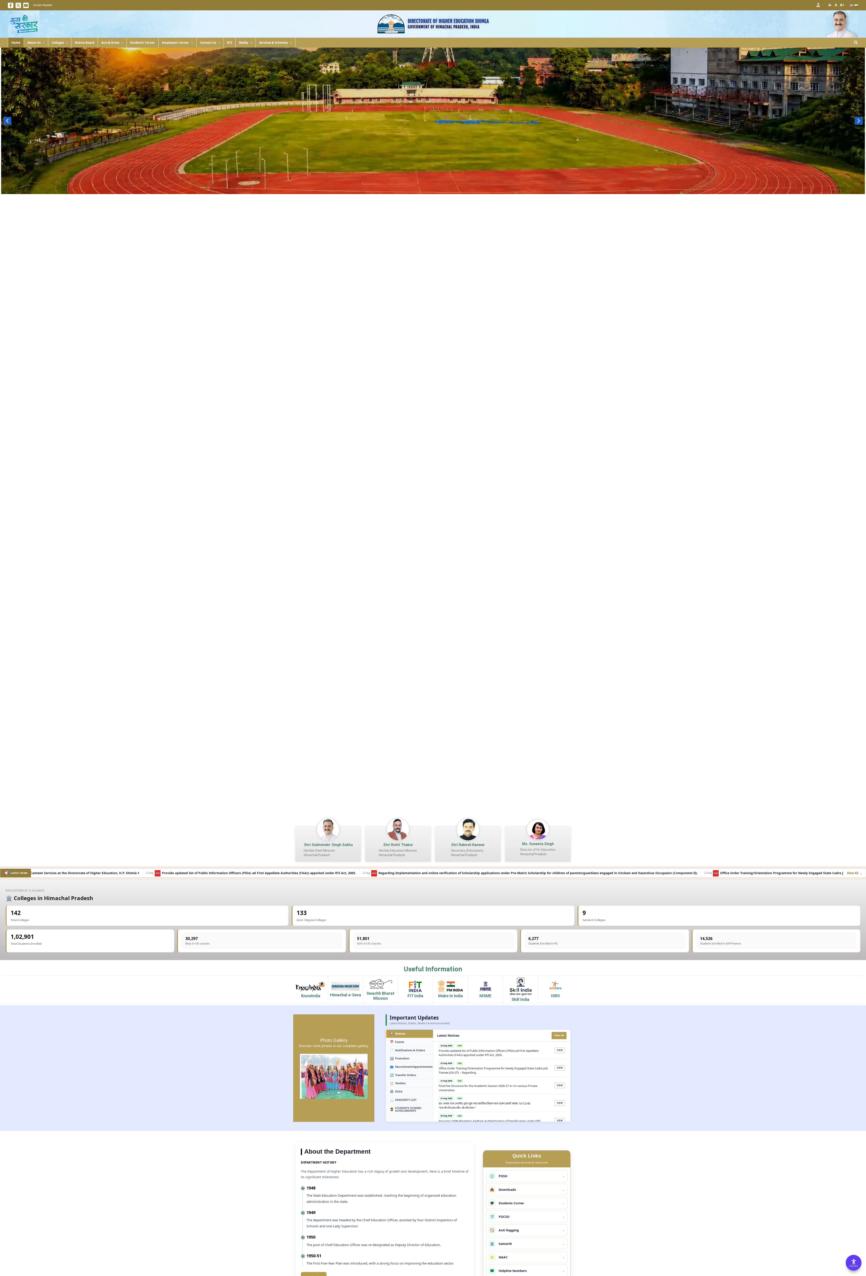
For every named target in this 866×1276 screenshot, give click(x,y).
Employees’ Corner (175, 43)
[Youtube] (26, 5)
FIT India (415, 995)
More (433, 189)
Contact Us (208, 43)
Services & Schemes (273, 43)
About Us (34, 43)
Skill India (520, 999)
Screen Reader (42, 5)
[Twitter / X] (18, 5)
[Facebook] (10, 5)
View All (559, 1035)
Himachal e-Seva (345, 994)
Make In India (450, 995)
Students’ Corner (142, 43)
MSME (485, 995)
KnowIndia (310, 995)
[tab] (409, 1034)
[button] (43, 42)
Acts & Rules (110, 43)
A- (830, 5)
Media (243, 43)
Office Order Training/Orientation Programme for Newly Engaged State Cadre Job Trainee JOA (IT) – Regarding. (502, 873)
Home (16, 43)
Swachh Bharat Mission (380, 996)
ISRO (555, 995)
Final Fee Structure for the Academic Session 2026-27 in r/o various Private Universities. (679, 873)
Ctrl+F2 (854, 1266)
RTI (229, 43)
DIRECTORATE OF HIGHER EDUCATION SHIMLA (448, 21)
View (560, 1050)
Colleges (58, 43)
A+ (842, 5)
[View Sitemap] (818, 4)
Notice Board (84, 43)
